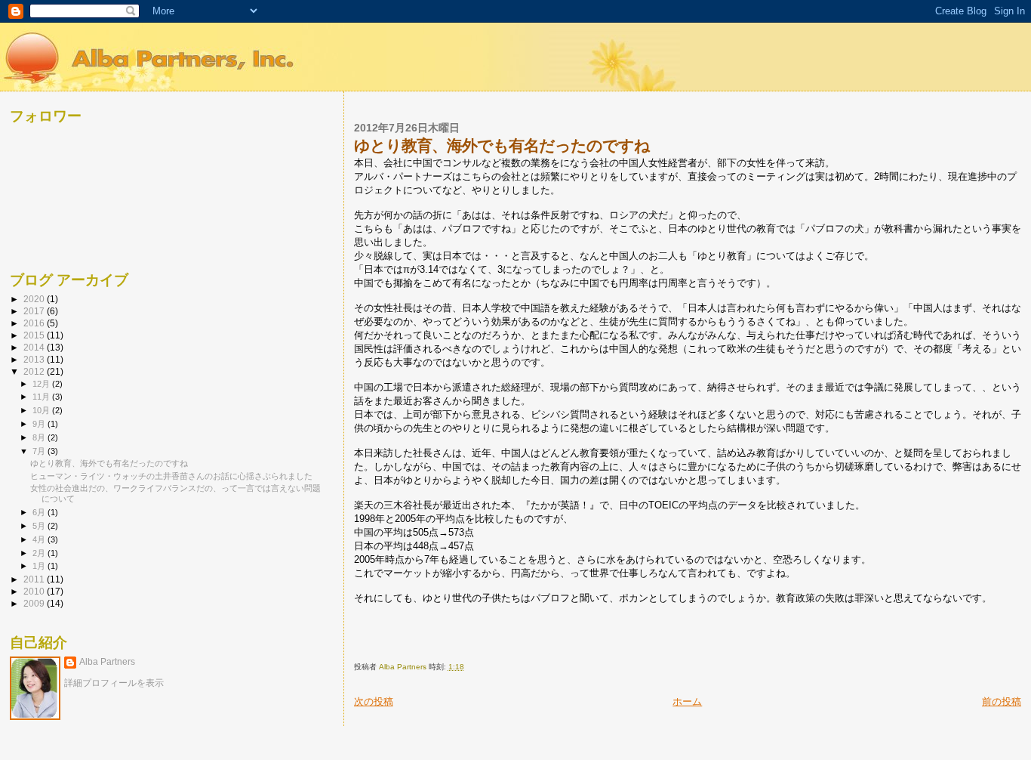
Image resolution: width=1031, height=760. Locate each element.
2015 (35, 335)
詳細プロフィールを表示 (114, 683)
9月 (40, 423)
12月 (42, 383)
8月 (40, 437)
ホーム (687, 701)
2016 (35, 323)
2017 (35, 311)
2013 (35, 359)
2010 (35, 591)
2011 (35, 579)
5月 (40, 525)
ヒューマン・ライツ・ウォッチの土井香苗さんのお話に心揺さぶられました (171, 475)
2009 (35, 603)
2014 (35, 347)
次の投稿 (373, 701)
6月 (40, 512)
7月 (40, 451)
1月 (40, 565)
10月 (42, 410)
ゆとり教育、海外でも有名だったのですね (109, 463)
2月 (40, 553)
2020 (35, 299)
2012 (35, 371)
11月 (42, 396)
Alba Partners (107, 662)
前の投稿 (1001, 701)
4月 (40, 539)
